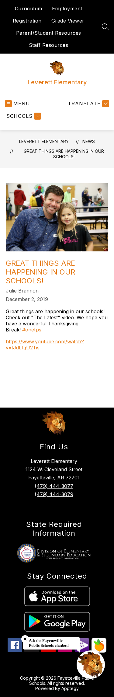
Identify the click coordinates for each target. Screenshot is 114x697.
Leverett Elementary (44, 141)
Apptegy (70, 688)
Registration (27, 21)
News (88, 141)
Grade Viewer (68, 21)
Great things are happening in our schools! (64, 154)
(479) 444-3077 (54, 486)
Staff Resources (48, 45)
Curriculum (28, 8)
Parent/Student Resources (48, 33)
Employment (67, 8)
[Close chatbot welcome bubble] (25, 639)
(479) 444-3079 (54, 494)
